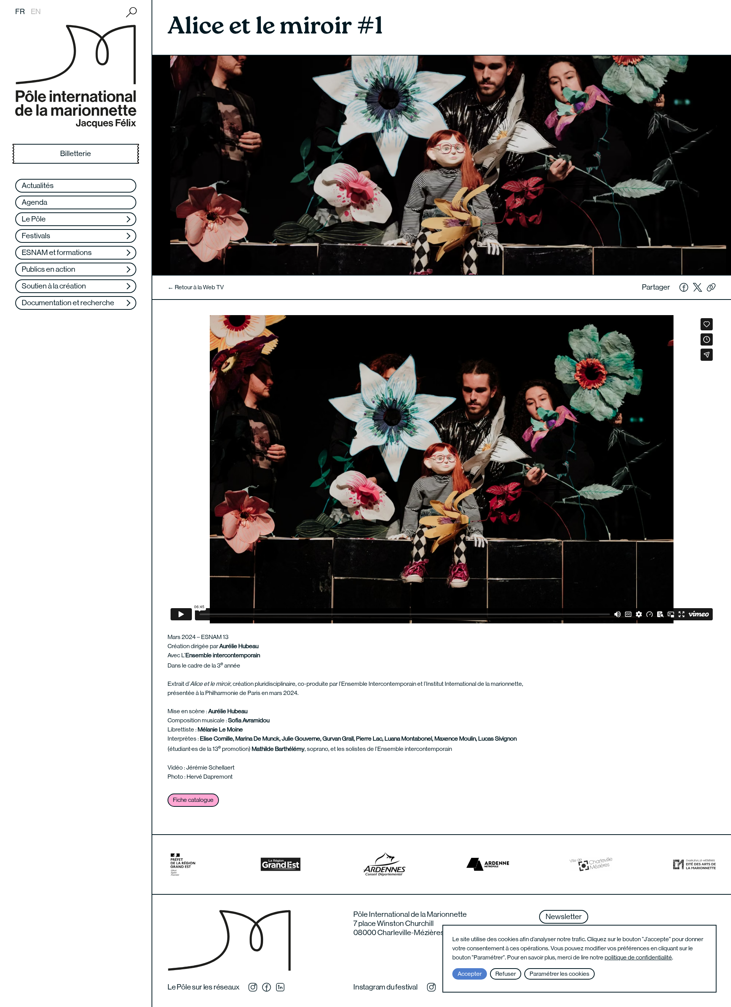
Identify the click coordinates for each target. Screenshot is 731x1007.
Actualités (38, 185)
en (36, 11)
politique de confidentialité (638, 957)
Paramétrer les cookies (559, 973)
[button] (711, 287)
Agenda (34, 202)
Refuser (505, 973)
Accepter (470, 973)
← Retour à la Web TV (196, 287)
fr (20, 11)
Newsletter (564, 916)
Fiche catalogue (193, 799)
